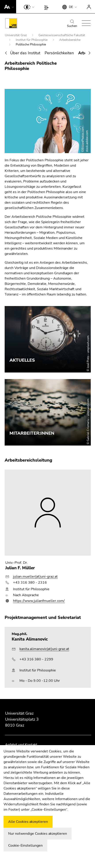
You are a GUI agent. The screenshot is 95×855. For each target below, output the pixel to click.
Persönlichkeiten (59, 53)
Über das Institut (25, 53)
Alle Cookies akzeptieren (28, 821)
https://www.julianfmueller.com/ (39, 600)
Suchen (72, 26)
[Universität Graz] (11, 24)
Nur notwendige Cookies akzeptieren (37, 833)
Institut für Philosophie (32, 40)
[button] (8, 6)
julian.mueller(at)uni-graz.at (35, 576)
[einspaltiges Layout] (47, 6)
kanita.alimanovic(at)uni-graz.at (44, 648)
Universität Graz (16, 35)
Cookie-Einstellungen (25, 845)
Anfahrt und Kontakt (21, 744)
